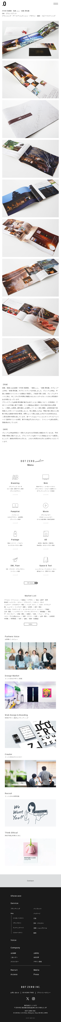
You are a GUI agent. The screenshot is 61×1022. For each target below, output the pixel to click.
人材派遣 (51, 616)
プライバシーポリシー (43, 992)
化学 (20, 618)
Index (30, 624)
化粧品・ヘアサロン (27, 600)
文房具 (30, 607)
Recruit (14, 970)
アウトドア (27, 602)
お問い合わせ (15, 992)
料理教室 (13, 618)
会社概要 (13, 953)
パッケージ (37, 913)
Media (37, 970)
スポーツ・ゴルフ (38, 602)
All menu (30, 583)
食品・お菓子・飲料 (42, 600)
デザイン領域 (38, 961)
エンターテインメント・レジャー (33, 609)
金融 (25, 618)
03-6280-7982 (28, 992)
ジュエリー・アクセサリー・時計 (14, 604)
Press (36, 974)
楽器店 (29, 614)
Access (14, 974)
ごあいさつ (14, 957)
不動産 (47, 609)
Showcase (16, 896)
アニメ (40, 614)
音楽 (34, 614)
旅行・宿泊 (38, 607)
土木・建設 (7, 611)
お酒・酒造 (43, 616)
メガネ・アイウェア (45, 604)
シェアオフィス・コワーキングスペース (25, 611)
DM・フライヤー (39, 923)
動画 (35, 933)
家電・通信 (20, 614)
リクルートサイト (18, 932)
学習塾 (6, 618)
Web (12, 913)
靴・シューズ (8, 607)
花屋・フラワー (27, 616)
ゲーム (47, 614)
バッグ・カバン (31, 604)
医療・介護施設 (33, 618)
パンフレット (38, 908)
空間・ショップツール (40, 928)
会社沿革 (36, 957)
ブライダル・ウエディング (12, 609)
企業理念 (36, 953)
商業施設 (42, 611)
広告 (35, 918)
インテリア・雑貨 (20, 607)
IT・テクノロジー (9, 614)
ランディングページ (18, 927)
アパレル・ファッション (11, 600)
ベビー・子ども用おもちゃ (12, 616)
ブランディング (15, 908)
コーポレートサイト (18, 918)
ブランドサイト (17, 923)
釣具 (36, 616)
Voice (13, 940)
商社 (49, 611)
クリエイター (15, 961)
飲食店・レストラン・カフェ (13, 602)
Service (14, 903)
